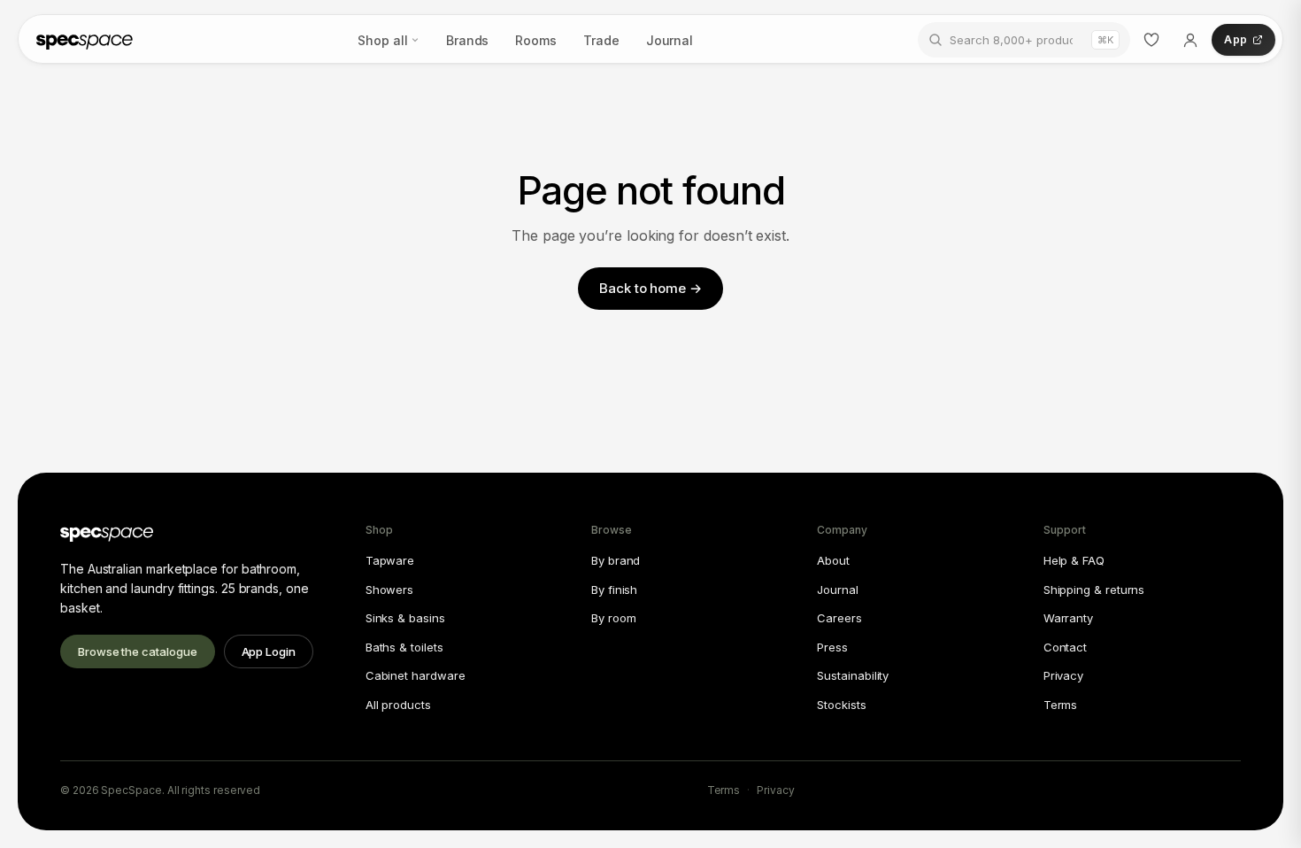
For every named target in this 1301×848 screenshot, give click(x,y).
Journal (669, 40)
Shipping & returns (1094, 589)
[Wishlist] (1151, 40)
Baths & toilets (404, 647)
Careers (839, 618)
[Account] (1190, 40)
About (833, 560)
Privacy (1063, 675)
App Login (269, 651)
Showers (389, 589)
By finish (614, 589)
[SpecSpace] (84, 40)
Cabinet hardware (416, 675)
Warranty (1068, 618)
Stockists (841, 705)
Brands (467, 40)
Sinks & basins (405, 618)
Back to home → (650, 288)
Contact (1065, 647)
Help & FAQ (1074, 560)
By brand (615, 560)
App (1235, 39)
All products (398, 705)
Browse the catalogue (137, 651)
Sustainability (853, 675)
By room (613, 618)
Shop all (382, 40)
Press (832, 647)
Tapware (390, 560)
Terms (1060, 705)
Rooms (536, 40)
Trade (601, 40)
